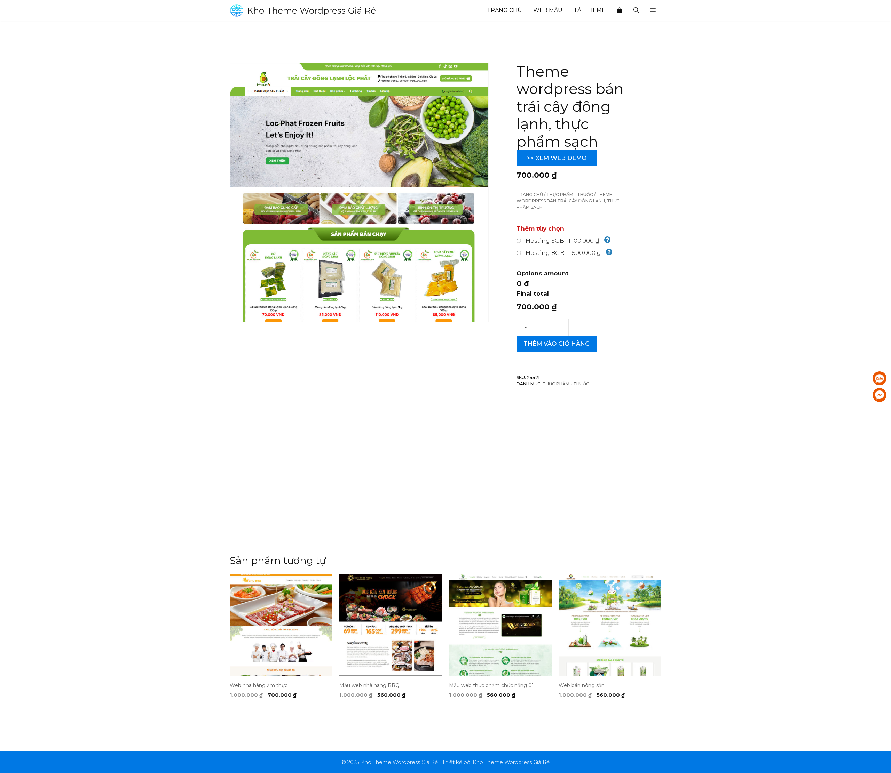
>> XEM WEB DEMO (556, 157)
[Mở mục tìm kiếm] (636, 10)
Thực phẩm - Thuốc (569, 194)
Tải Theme (590, 10)
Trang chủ (504, 10)
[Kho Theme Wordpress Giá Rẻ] (237, 10)
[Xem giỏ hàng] (619, 10)
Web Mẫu (547, 10)
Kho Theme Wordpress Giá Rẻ (311, 10)
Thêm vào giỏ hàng (556, 343)
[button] (653, 10)
